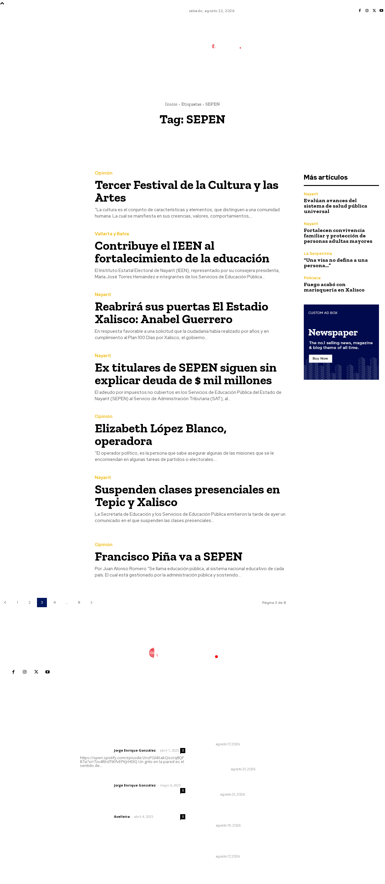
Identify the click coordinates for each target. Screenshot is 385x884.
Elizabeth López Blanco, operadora (160, 434)
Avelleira (122, 816)
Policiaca (312, 278)
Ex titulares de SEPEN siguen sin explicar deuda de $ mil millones (186, 374)
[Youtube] (381, 10)
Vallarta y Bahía (112, 234)
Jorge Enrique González (135, 750)
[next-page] (91, 602)
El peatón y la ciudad (108, 808)
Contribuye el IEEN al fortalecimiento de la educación (182, 252)
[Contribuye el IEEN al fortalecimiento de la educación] (43, 255)
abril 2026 (293, 780)
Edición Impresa (214, 769)
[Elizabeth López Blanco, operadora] (43, 438)
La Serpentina (318, 253)
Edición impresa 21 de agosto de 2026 (231, 758)
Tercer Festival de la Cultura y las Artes (187, 191)
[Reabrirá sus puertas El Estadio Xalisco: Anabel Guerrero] (43, 316)
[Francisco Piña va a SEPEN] (43, 560)
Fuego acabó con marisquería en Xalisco (334, 287)
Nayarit (103, 294)
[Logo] (230, 46)
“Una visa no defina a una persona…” (336, 263)
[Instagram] (367, 10)
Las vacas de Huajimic (111, 777)
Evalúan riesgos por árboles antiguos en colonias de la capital (230, 843)
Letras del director (96, 750)
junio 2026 (293, 762)
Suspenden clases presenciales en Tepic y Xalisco (187, 495)
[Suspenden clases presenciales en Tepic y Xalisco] (43, 499)
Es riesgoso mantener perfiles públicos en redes (228, 733)
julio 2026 (292, 753)
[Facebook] (359, 10)
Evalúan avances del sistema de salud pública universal (335, 206)
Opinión (103, 173)
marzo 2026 (295, 789)
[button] (269, 73)
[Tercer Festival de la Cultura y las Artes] (43, 195)
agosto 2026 (295, 744)
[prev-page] (5, 602)
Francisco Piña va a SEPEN (168, 556)
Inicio (171, 104)
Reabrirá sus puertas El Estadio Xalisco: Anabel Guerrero (181, 312)
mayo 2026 (294, 771)
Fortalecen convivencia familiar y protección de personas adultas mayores (338, 235)
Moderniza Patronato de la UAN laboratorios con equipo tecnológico (231, 812)
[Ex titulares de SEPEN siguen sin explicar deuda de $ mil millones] (43, 377)
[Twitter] (374, 10)
